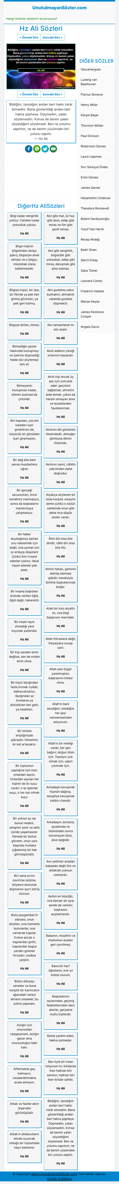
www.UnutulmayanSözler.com (54, 1174)
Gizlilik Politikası (59, 1179)
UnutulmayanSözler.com (59, 7)
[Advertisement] (41, 175)
